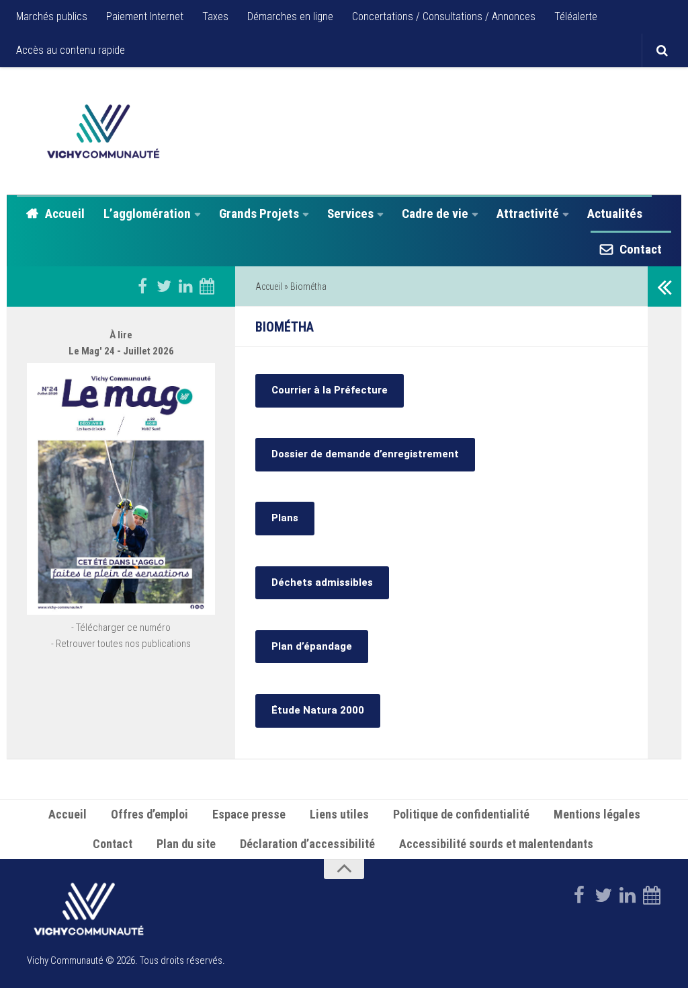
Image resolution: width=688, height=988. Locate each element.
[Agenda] (207, 286)
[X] (164, 286)
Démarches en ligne (290, 16)
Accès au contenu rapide (70, 50)
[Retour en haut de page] (344, 869)
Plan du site (186, 844)
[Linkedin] (185, 286)
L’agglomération (147, 213)
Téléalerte (575, 16)
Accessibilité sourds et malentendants (497, 844)
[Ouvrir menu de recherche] (661, 50)
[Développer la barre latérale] (664, 286)
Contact (640, 249)
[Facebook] (142, 286)
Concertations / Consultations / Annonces (443, 16)
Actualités (614, 213)
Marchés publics (51, 16)
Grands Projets (259, 213)
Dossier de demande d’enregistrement (365, 454)
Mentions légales (597, 814)
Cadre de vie (435, 213)
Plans (284, 518)
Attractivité (528, 213)
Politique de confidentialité (461, 814)
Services (350, 213)
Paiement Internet (144, 16)
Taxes (215, 16)
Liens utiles (339, 814)
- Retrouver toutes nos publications (121, 644)
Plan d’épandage (311, 646)
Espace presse (249, 814)
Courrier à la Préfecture (329, 390)
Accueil (65, 213)
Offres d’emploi (149, 814)
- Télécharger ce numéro (121, 627)
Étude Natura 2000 (317, 710)
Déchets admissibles (322, 582)
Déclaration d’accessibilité (307, 844)
